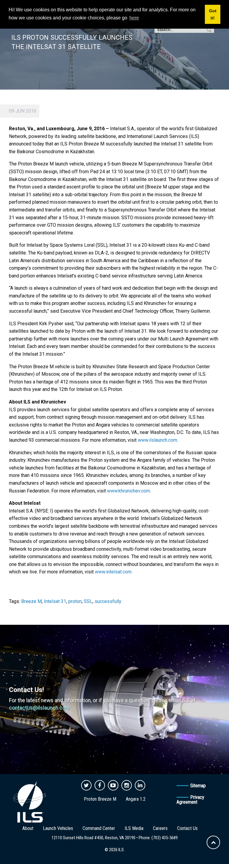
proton (75, 601)
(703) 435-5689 (164, 837)
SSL (88, 601)
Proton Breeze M (100, 799)
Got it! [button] (212, 14)
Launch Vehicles (58, 828)
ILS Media (134, 828)
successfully (108, 601)
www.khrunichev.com (128, 491)
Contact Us (187, 828)
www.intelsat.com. (113, 572)
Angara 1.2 (136, 799)
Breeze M (31, 601)
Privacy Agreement (190, 799)
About (27, 828)
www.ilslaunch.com (157, 440)
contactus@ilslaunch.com (39, 708)
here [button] (134, 17)
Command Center (99, 828)
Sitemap (198, 785)
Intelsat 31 (55, 601)
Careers (160, 828)
